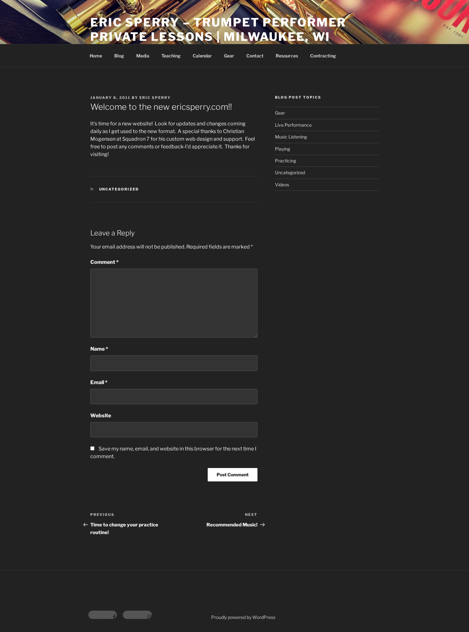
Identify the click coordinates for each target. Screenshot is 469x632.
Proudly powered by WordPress (243, 617)
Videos (282, 184)
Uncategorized (119, 189)
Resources (287, 55)
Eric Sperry (155, 97)
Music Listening (291, 136)
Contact (255, 55)
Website (100, 416)
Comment (104, 262)
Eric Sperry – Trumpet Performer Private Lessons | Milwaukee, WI (218, 29)
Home (96, 55)
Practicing (285, 160)
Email (99, 382)
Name (99, 349)
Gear (229, 55)
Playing (282, 149)
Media (142, 55)
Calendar (202, 55)
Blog (119, 55)
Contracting (323, 55)
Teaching (171, 55)
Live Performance (293, 125)
